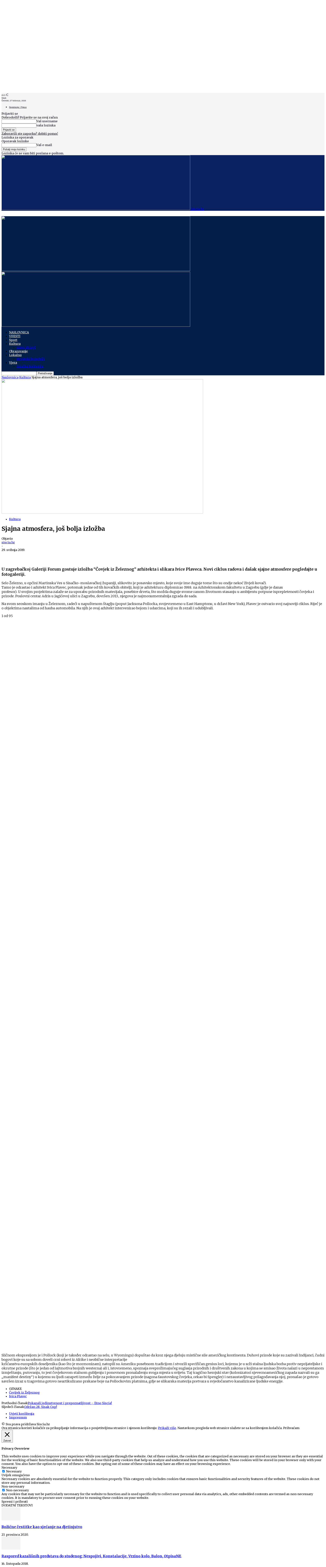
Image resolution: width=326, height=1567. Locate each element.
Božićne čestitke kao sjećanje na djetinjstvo (42, 1527)
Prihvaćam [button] (291, 1428)
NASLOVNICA (19, 332)
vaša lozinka (45, 125)
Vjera (13, 362)
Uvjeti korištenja (21, 1413)
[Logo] (96, 270)
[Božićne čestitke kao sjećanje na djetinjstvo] (11, 1519)
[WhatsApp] (21, 556)
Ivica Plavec (18, 1396)
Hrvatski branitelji (31, 359)
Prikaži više (167, 1428)
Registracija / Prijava (18, 107)
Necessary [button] (9, 1467)
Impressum (18, 1417)
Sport (13, 340)
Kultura (15, 344)
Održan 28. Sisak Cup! (40, 1407)
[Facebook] (8, 556)
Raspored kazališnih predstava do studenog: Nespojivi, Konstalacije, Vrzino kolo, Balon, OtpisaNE (91, 1556)
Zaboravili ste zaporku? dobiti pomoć (30, 133)
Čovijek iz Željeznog (24, 1392)
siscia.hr (8, 542)
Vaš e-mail (44, 145)
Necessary (14, 1471)
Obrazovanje (18, 351)
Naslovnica (10, 377)
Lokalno (15, 355)
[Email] (35, 556)
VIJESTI (14, 336)
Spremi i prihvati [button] (15, 1501)
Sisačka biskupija (30, 366)
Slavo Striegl (26, 347)
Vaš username (47, 121)
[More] (49, 556)
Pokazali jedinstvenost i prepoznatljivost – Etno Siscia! (70, 1403)
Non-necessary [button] (13, 1486)
